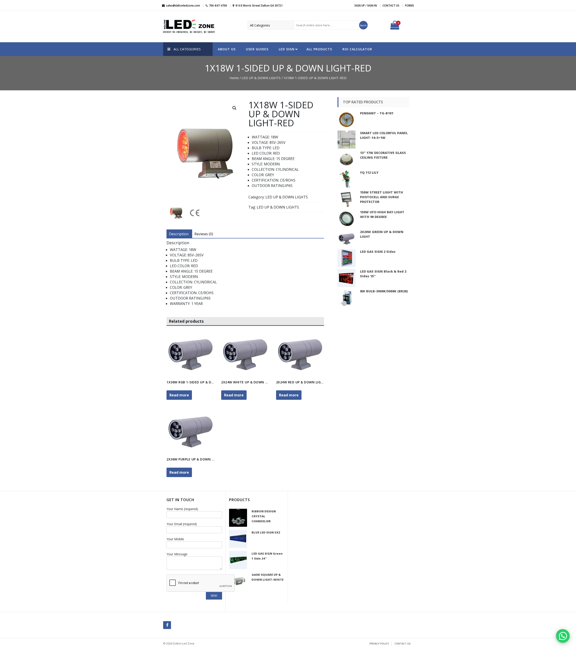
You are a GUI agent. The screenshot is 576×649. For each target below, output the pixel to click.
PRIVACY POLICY (379, 643)
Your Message (176, 554)
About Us (227, 49)
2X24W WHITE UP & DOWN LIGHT (248, 382)
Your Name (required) (182, 509)
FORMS (409, 5)
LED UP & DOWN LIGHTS (261, 78)
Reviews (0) (203, 233)
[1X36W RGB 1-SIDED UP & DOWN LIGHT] (190, 353)
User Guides (257, 49)
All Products (319, 49)
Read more (179, 395)
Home (234, 78)
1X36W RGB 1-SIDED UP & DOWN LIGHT (198, 382)
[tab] (178, 233)
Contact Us (390, 5)
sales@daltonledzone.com (183, 5)
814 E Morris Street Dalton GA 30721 (259, 5)
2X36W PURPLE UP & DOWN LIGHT (193, 459)
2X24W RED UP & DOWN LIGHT (301, 382)
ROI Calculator (357, 49)
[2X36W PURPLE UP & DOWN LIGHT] (190, 430)
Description (179, 233)
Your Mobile (175, 539)
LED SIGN (287, 49)
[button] (563, 636)
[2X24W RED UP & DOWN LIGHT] (300, 353)
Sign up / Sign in (365, 5)
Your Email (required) (181, 524)
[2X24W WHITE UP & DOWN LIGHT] (245, 353)
